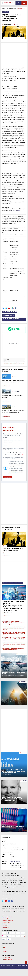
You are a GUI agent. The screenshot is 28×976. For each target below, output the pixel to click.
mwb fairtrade (6, 927)
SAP (14, 406)
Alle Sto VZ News (9, 315)
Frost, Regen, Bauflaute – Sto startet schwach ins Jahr (13, 549)
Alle (24, 3)
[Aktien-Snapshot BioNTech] (13, 933)
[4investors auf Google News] (12, 308)
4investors (3, 8)
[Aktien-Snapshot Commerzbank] (18, 933)
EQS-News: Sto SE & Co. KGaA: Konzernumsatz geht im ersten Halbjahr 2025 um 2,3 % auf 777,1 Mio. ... (14, 633)
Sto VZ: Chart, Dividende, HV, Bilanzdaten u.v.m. (12, 319)
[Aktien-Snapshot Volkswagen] (9, 939)
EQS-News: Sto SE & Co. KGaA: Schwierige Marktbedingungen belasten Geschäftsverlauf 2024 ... (14, 644)
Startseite (3, 965)
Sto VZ (6, 11)
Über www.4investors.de (10, 965)
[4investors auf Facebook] (15, 308)
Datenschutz (24, 965)
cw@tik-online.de (15, 211)
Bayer (15, 376)
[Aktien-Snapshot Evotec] (9, 936)
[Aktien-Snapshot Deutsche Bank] (23, 933)
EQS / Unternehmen (10, 612)
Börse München (6, 925)
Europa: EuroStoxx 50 (7, 959)
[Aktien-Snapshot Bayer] (9, 933)
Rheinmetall (16, 391)
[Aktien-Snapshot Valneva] (4, 939)
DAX (4, 946)
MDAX (4, 947)
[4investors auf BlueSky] (3, 308)
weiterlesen (5, 385)
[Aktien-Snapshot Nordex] (18, 936)
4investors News (6, 922)
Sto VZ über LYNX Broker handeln (14, 331)
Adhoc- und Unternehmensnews (11, 8)
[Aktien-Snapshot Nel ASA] (13, 936)
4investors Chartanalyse (8, 920)
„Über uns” (10, 887)
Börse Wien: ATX (6, 957)
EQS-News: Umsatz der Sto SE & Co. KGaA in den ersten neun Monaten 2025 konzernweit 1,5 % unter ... (14, 628)
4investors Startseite (10, 311)
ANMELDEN (7, 477)
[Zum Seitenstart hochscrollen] (26, 962)
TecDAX (4, 951)
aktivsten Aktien (11, 910)
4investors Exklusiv (7, 918)
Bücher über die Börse (7, 917)
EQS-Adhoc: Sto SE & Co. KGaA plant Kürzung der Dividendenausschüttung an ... (13, 649)
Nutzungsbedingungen (13, 471)
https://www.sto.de (15, 861)
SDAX (4, 949)
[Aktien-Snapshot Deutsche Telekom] (4, 936)
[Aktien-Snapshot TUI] (23, 936)
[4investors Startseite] (7, 2)
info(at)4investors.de (12, 894)
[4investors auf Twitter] (6, 308)
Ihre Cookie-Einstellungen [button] (14, 968)
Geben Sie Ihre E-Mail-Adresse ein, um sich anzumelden (13, 441)
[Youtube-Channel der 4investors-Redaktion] (9, 308)
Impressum (19, 965)
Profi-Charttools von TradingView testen (14, 363)
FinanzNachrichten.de (7, 924)
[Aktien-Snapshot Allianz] (4, 933)
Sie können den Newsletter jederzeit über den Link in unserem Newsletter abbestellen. (13, 458)
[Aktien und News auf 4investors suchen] (18, 3)
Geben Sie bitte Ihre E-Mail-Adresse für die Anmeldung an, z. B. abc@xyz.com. (13, 449)
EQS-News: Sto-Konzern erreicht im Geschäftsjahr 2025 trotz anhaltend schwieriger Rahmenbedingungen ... (13, 623)
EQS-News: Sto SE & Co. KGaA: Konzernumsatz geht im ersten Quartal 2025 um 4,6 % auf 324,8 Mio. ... (14, 639)
